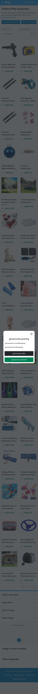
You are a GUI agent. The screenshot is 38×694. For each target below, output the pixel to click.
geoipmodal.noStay (19, 353)
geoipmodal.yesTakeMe (19, 360)
